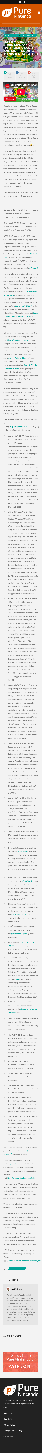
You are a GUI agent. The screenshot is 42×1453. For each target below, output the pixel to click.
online (18, 979)
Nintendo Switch (28, 35)
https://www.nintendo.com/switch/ (21, 1178)
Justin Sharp (11, 59)
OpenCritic (8, 1419)
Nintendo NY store (18, 914)
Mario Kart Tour (28, 881)
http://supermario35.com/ (21, 426)
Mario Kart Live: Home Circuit (19, 340)
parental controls (17, 1164)
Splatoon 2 (33, 268)
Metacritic (8, 1413)
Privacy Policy (9, 1425)
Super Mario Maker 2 (19, 934)
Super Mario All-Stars (17, 358)
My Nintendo (23, 851)
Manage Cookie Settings (13, 1431)
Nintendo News (11, 35)
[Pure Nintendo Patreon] (21, 1362)
